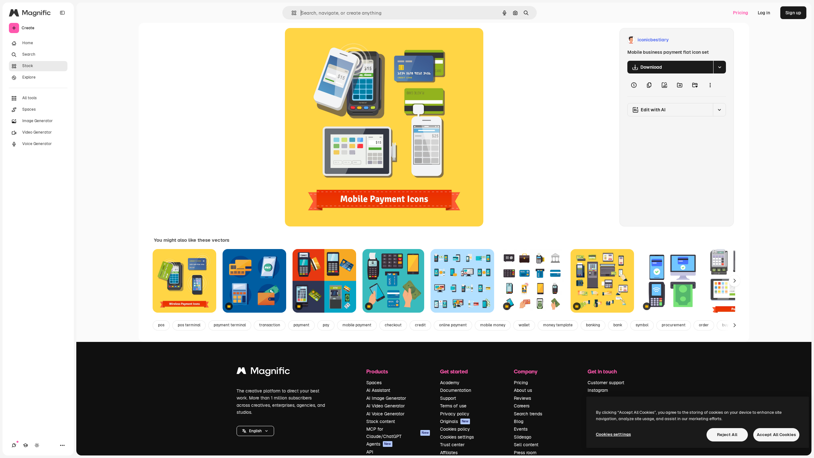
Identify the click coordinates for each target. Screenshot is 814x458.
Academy (449, 382)
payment (301, 325)
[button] (255, 431)
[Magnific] (263, 372)
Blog (518, 421)
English (255, 431)
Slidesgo (522, 437)
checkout (393, 325)
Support (448, 398)
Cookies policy (455, 429)
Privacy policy (454, 414)
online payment (453, 325)
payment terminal (230, 325)
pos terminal (189, 325)
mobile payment (356, 325)
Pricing (740, 13)
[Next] (734, 281)
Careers (521, 406)
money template (558, 325)
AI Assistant (378, 390)
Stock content (380, 421)
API (369, 452)
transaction (269, 325)
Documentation (455, 390)
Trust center (452, 445)
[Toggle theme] (37, 445)
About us (523, 390)
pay (326, 325)
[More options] (710, 85)
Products (377, 371)
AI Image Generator (386, 398)
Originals (454, 421)
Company (525, 371)
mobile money (492, 325)
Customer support (606, 382)
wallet (524, 325)
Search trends (528, 414)
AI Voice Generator (385, 414)
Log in (764, 13)
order (704, 325)
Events (521, 429)
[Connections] (14, 445)
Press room (525, 452)
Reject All (727, 434)
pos (161, 325)
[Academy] (25, 445)
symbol (642, 325)
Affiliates (449, 452)
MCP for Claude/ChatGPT (397, 432)
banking (593, 325)
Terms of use (453, 406)
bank (617, 325)
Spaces (374, 382)
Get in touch (602, 371)
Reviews (522, 398)
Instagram (598, 390)
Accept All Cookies (776, 434)
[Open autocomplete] (291, 12)
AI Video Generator (385, 406)
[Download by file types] (719, 67)
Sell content (526, 445)
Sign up (793, 13)
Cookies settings (457, 437)
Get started (454, 371)
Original (326, 40)
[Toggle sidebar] (62, 13)
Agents (378, 444)
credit (420, 325)
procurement (674, 325)
